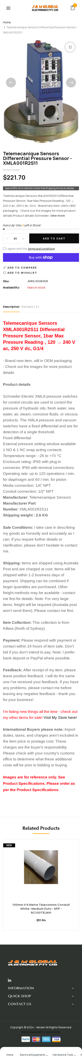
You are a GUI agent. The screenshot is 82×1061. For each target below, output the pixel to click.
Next (71, 83)
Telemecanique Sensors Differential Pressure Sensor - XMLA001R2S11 (37, 158)
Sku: (6, 281)
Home (7, 22)
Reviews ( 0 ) (30, 307)
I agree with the (31, 248)
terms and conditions (41, 248)
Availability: (11, 287)
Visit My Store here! (60, 717)
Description (11, 307)
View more (57, 215)
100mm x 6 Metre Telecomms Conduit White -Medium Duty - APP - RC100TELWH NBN (41, 909)
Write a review (11, 169)
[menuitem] (10, 1054)
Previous (11, 83)
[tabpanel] (41, 888)
